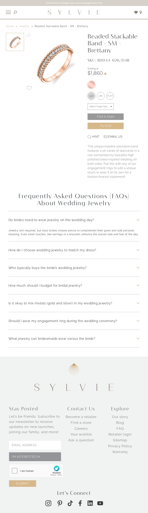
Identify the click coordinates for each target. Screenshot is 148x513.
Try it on (106, 126)
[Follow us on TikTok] (70, 503)
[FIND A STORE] (141, 12)
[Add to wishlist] (136, 12)
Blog (120, 422)
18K (101, 96)
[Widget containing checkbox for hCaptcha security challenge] (36, 471)
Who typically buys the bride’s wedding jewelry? (47, 268)
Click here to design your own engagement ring (74, 3)
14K (91, 96)
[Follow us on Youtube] (100, 503)
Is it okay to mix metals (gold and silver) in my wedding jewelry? (60, 303)
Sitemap (120, 440)
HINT (95, 136)
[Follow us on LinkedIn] (90, 503)
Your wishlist (81, 434)
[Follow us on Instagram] (48, 503)
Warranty (120, 452)
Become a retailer (81, 417)
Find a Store (105, 116)
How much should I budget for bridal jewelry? (45, 285)
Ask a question (81, 440)
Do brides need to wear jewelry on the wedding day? (51, 220)
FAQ (120, 428)
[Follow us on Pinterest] (59, 503)
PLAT (110, 96)
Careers (81, 428)
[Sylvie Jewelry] (74, 12)
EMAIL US (115, 136)
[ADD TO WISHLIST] (29, 88)
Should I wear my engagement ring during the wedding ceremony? (62, 321)
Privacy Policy (120, 446)
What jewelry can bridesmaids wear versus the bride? (51, 338)
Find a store (81, 422)
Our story (120, 417)
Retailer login (120, 434)
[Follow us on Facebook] (80, 503)
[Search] (15, 12)
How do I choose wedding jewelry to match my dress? (52, 250)
